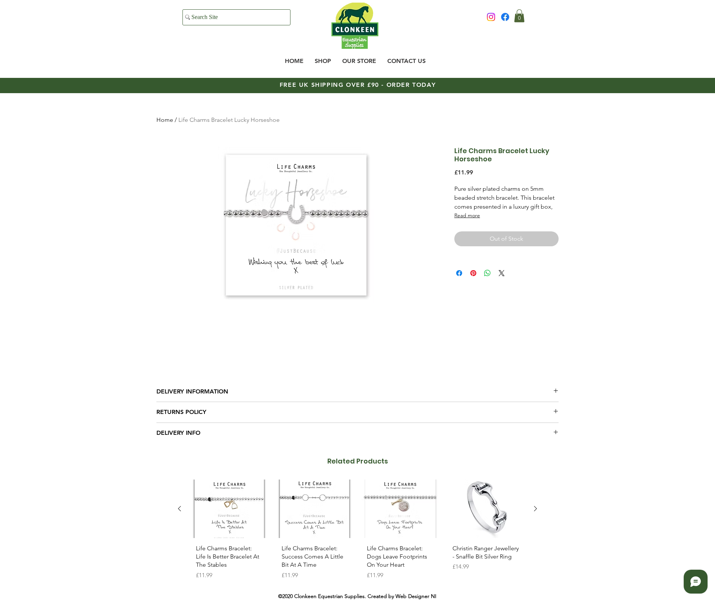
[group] (357, 532)
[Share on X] (501, 273)
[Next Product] (535, 508)
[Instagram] (491, 17)
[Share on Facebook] (459, 273)
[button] (519, 15)
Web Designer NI (415, 596)
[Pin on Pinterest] (473, 273)
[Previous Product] (179, 508)
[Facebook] (505, 17)
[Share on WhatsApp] (487, 273)
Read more (467, 215)
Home (164, 119)
